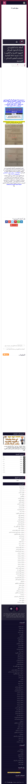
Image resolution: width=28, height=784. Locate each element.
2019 (21, 465)
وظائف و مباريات (20, 602)
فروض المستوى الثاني (19, 579)
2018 (21, 467)
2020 (21, 463)
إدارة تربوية (22, 490)
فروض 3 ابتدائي (21, 558)
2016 (21, 472)
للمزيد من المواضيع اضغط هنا (14, 772)
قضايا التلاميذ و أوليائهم (19, 583)
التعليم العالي (21, 502)
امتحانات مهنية (21, 528)
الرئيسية (22, 65)
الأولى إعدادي (21, 492)
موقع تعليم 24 (14, 8)
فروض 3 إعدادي (21, 560)
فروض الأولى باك (20, 570)
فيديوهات (22, 581)
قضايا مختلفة (21, 585)
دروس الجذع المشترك (19, 551)
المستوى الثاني (21, 519)
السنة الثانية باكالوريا (20, 513)
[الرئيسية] (22, 42)
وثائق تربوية (21, 600)
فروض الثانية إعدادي (20, 573)
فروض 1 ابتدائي (21, 553)
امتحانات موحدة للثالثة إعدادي (18, 530)
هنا (14, 185)
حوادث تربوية (21, 543)
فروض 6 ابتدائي (21, 566)
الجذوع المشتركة (20, 509)
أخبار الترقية (21, 486)
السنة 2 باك (22, 511)
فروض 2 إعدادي (21, 556)
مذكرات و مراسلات (20, 590)
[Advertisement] (14, 24)
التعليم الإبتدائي (21, 498)
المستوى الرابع (21, 522)
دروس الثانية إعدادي (20, 549)
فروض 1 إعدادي (21, 554)
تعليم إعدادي (21, 536)
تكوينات (22, 539)
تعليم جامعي (21, 537)
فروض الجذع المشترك (19, 577)
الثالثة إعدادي (21, 505)
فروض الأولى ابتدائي (20, 568)
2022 (21, 459)
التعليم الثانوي (21, 500)
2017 (21, 470)
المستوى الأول (21, 515)
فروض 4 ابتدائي (21, 562)
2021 (21, 461)
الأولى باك (22, 494)
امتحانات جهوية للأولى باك (19, 526)
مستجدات (22, 594)
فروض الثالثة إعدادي (20, 571)
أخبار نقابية (22, 488)
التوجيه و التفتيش (20, 503)
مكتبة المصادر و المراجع (19, 596)
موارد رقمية (21, 598)
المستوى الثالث (21, 517)
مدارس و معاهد (21, 588)
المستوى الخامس (20, 520)
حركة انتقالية (21, 541)
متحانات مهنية (21, 587)
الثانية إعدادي (21, 507)
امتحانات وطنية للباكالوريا (19, 534)
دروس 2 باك (21, 545)
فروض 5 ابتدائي (21, 564)
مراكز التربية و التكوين (15, 65)
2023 (21, 457)
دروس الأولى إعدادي (20, 547)
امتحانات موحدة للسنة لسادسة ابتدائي (16, 532)
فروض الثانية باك (20, 575)
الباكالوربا (22, 496)
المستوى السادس (20, 524)
